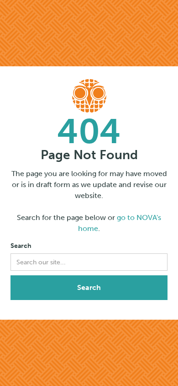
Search (20, 246)
